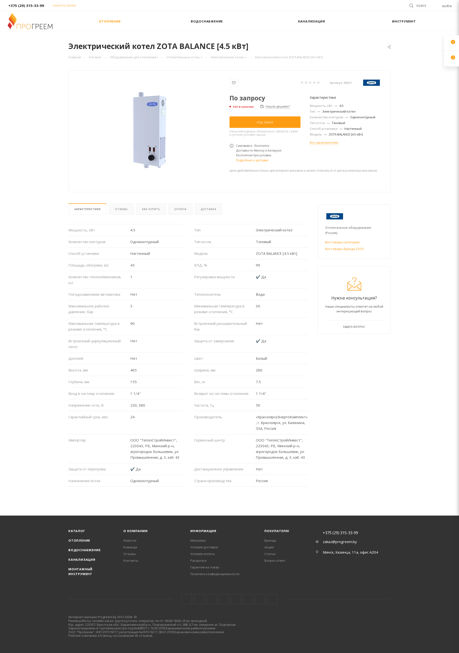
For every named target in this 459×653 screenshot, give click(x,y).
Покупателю (276, 531)
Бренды (270, 540)
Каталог (76, 531)
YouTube (235, 599)
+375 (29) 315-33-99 (26, 5)
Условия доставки (204, 547)
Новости (129, 540)
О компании (135, 531)
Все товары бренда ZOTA (344, 249)
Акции (269, 547)
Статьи (269, 554)
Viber (260, 599)
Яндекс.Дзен (272, 599)
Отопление (79, 540)
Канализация (81, 559)
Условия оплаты (202, 554)
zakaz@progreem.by (340, 541)
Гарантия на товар (204, 567)
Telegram (223, 599)
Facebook (199, 599)
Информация (203, 531)
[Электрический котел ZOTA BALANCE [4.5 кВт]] (149, 131)
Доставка (208, 209)
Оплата (180, 209)
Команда (130, 547)
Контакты (130, 560)
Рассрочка (198, 560)
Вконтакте (187, 599)
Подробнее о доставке (252, 160)
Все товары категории (342, 242)
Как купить (151, 209)
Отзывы (121, 209)
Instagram (211, 599)
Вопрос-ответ (274, 560)
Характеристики (87, 209)
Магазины (198, 540)
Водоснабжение (84, 550)
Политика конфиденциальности (214, 574)
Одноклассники (248, 599)
